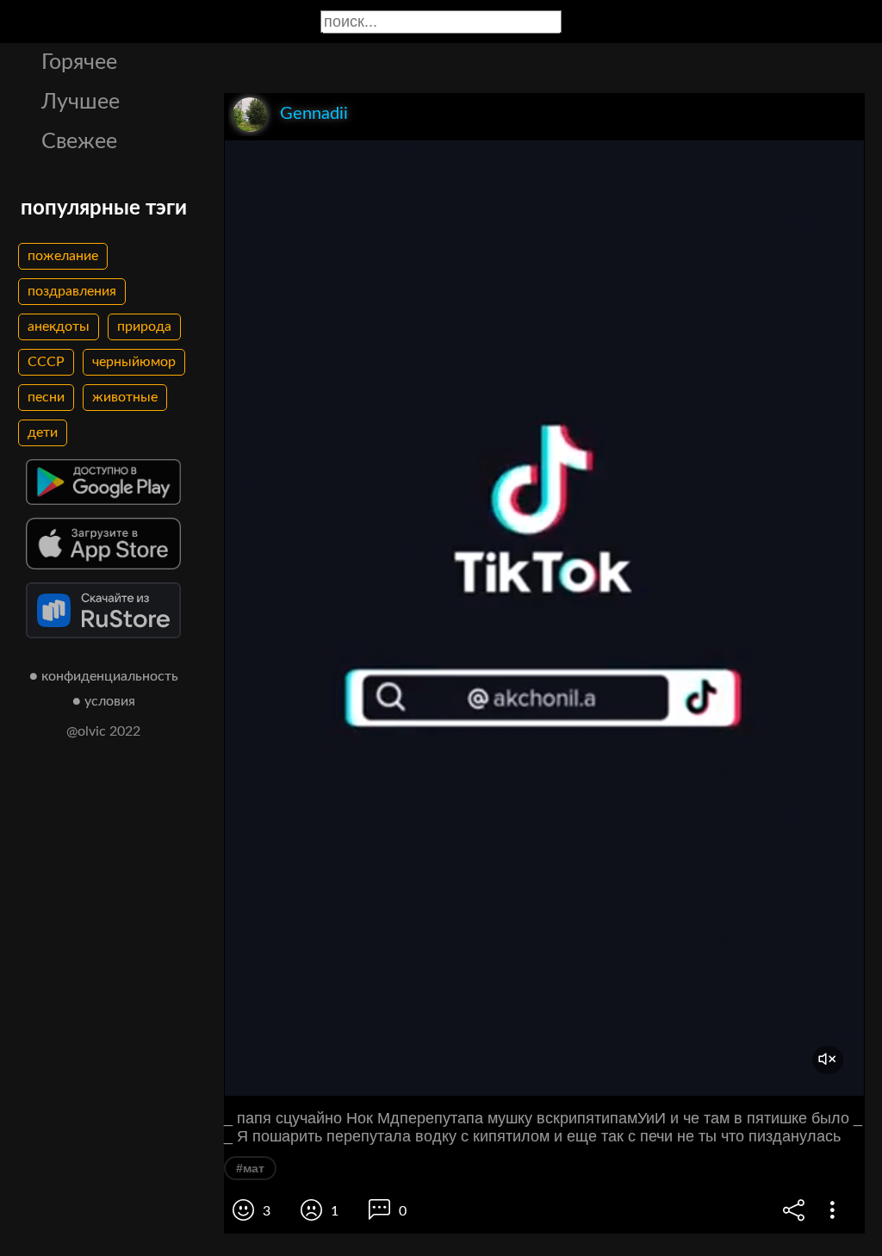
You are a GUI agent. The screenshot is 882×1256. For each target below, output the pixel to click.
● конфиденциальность (103, 676)
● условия (103, 701)
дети (43, 432)
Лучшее (80, 102)
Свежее (79, 141)
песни (46, 397)
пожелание (63, 256)
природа (144, 326)
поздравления (72, 291)
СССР (46, 362)
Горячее (79, 62)
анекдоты (59, 326)
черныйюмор (134, 362)
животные (125, 397)
